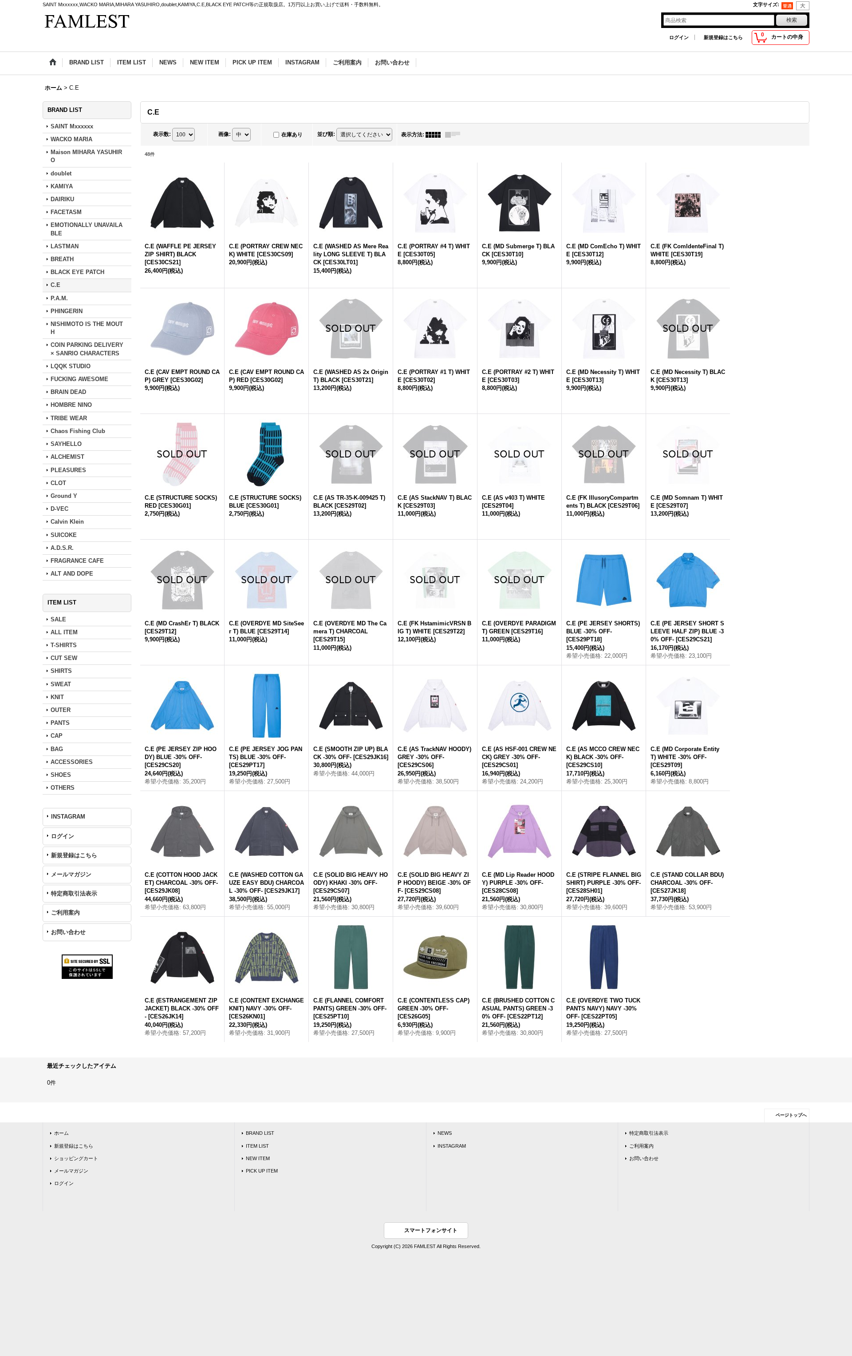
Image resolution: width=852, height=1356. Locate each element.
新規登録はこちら (723, 37)
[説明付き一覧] (455, 134)
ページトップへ (791, 1118)
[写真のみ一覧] (435, 134)
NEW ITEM (258, 1161)
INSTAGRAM (68, 816)
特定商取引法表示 (74, 893)
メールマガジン (71, 874)
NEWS (445, 1136)
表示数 (162, 134)
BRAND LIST (260, 1136)
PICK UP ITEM (262, 1174)
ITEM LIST (257, 1149)
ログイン (679, 37)
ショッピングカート (76, 1161)
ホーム (61, 1136)
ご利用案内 (65, 912)
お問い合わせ (68, 932)
